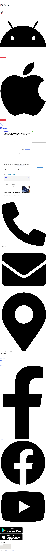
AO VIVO (1, 122)
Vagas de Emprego (2, 358)
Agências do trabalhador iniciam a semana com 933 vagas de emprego (8, 193)
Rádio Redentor (6, 140)
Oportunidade (1, 360)
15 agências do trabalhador (20, 165)
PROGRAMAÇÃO (2, 123)
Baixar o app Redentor (4, 128)
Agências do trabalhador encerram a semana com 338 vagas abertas (16, 193)
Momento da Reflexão (3, 355)
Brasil (0, 363)
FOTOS (1, 124)
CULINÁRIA (1, 125)
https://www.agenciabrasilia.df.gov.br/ (10, 174)
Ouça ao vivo (3, 57)
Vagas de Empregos (6, 131)
